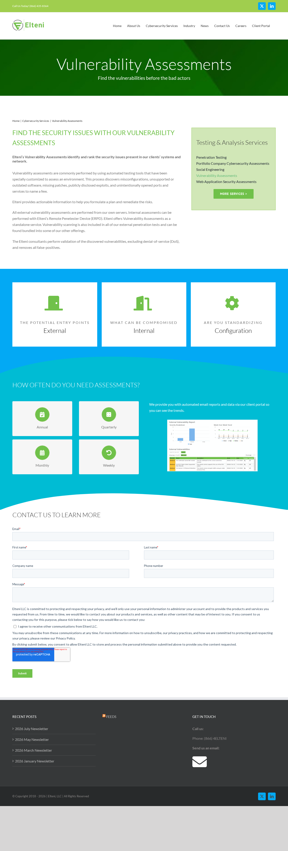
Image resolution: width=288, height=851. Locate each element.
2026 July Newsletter (31, 728)
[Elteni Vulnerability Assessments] (212, 422)
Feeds (111, 717)
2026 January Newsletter (34, 761)
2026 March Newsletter (33, 750)
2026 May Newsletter (32, 739)
